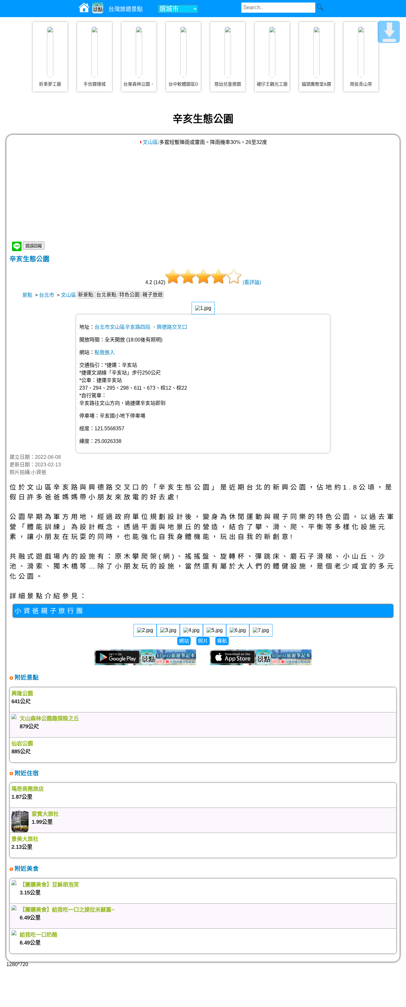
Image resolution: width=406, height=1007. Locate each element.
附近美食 (26, 868)
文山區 (150, 142)
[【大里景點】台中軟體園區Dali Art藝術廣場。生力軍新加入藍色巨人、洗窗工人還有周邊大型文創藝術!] (183, 52)
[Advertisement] (203, 193)
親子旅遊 (152, 294)
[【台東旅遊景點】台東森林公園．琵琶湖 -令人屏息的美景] (139, 52)
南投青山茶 (361, 84)
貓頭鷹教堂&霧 (316, 84)
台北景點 (106, 294)
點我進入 (105, 352)
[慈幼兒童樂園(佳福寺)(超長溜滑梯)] (228, 52)
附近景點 (26, 677)
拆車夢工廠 (50, 84)
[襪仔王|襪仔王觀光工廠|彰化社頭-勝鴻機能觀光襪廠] (272, 52)
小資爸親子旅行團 (50, 610)
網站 (184, 641)
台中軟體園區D (183, 84)
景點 (27, 295)
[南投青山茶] (361, 52)
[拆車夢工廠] (50, 52)
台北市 (46, 295)
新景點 (85, 294)
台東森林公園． (138, 84)
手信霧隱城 (94, 84)
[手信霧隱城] (94, 52)
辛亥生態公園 (29, 259)
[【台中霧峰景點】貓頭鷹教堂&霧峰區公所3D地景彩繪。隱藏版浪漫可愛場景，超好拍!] (316, 52)
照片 (203, 641)
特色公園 (129, 294)
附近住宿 (26, 773)
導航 (222, 641)
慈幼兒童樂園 (227, 84)
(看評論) (252, 282)
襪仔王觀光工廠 (272, 84)
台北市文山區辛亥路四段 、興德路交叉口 (141, 327)
